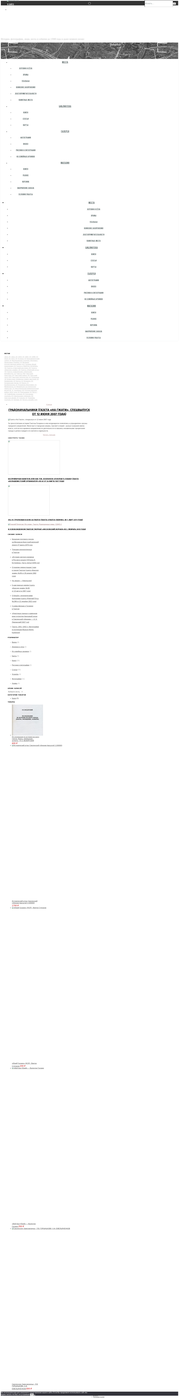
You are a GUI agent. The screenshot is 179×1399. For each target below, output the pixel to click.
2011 (14, 358)
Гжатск (21, 373)
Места (65, 62)
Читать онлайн (29, 400)
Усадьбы (26, 81)
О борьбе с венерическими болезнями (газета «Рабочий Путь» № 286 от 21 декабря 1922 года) (25, 598)
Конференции (11, 385)
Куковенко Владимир (27, 385)
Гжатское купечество (21, 377)
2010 (7, 358)
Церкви (18, 400)
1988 (35, 357)
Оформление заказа (25, 188)
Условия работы (26, 194)
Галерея (65, 131)
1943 (21, 357)
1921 (14, 357)
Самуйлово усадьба (16, 394)
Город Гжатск (42, 26)
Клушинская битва (12, 383)
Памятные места (26, 100)
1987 (28, 357)
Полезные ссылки (15, 9)
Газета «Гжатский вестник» (19, 368)
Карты (25, 125)
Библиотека (65, 106)
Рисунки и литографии (26, 150)
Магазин (65, 162)
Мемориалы (10, 386)
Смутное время (11, 398)
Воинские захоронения (25, 87)
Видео (25, 144)
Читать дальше (49, 435)
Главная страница (98, 1394)
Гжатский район (22, 375)
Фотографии (25, 137)
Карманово (10, 381)
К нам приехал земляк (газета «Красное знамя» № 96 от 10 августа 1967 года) (23, 588)
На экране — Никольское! (22, 581)
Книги (25, 112)
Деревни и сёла (25, 68)
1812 (7, 357)
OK (32, 1394)
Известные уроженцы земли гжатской (23, 379)
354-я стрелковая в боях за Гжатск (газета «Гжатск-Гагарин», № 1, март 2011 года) (45, 520)
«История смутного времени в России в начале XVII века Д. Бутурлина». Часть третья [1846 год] (25, 560)
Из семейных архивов (26, 156)
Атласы (22, 358)
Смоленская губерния (23, 396)
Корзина (25, 181)
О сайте (10, 4)
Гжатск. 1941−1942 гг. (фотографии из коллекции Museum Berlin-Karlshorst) (25, 629)
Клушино (28, 381)
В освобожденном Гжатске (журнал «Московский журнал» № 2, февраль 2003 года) (47, 529)
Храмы (25, 74)
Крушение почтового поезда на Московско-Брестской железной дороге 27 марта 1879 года (25, 542)
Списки (23, 398)
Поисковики (26, 392)
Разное (26, 175)
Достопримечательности (25, 93)
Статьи (26, 118)
